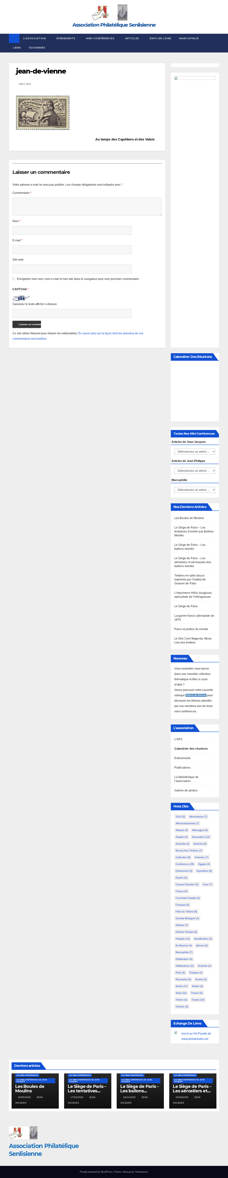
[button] (217, 42)
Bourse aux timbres (189, 850)
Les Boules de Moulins (189, 518)
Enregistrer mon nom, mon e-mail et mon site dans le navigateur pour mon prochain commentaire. (78, 278)
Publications (182, 767)
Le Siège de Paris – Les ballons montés (139, 1091)
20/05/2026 (25, 1097)
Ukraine (182, 1006)
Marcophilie (189, 38)
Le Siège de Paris (186, 606)
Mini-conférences (100, 38)
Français (182, 904)
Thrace (197, 992)
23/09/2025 (182, 1097)
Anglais (182, 836)
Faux (207, 884)
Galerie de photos (185, 790)
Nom (16, 221)
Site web (18, 259)
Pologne (196, 972)
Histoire (182, 925)
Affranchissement (187, 823)
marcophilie (184, 952)
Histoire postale (186, 931)
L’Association (35, 38)
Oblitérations (185, 965)
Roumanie (183, 979)
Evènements (66, 38)
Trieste (197, 999)
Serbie (197, 986)
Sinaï (181, 992)
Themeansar (141, 1172)
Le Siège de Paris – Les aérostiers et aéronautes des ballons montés (192, 562)
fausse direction (187, 884)
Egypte (204, 864)
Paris (180, 972)
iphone (202, 945)
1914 (180, 816)
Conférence (185, 864)
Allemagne (200, 830)
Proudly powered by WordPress (96, 1172)
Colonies (201, 857)
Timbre (181, 999)
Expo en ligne (160, 38)
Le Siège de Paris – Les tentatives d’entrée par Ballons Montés (194, 531)
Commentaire (21, 192)
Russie (201, 979)
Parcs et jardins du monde (191, 629)
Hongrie (183, 938)
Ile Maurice (184, 945)
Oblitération (184, 959)
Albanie (182, 830)
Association (201, 836)
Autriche (200, 843)
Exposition (204, 870)
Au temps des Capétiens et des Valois (125, 139)
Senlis (182, 986)
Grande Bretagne (187, 918)
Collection (183, 857)
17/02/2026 (77, 1097)
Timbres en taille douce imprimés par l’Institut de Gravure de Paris (190, 579)
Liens (17, 47)
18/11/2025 (129, 1097)
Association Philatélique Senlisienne (114, 25)
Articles (132, 38)
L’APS (178, 739)
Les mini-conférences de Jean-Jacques (31, 1081)
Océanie (204, 965)
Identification (203, 938)
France (182, 891)
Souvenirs (37, 47)
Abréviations (198, 816)
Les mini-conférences (27, 1075)
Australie (182, 843)
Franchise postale (188, 898)
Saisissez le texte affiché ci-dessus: (34, 304)
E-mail (17, 240)
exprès (181, 877)
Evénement (184, 870)
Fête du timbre (186, 911)
